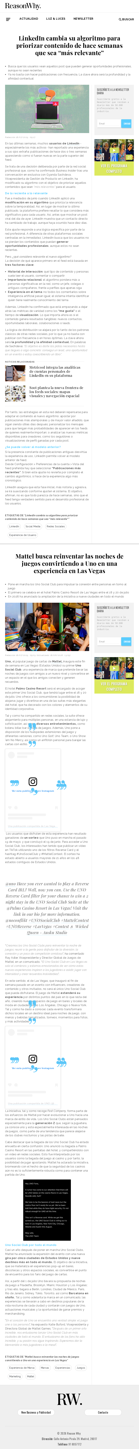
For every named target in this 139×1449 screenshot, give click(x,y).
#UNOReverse (19, 926)
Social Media (33, 526)
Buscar (128, 19)
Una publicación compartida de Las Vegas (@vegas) (38, 826)
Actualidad (28, 18)
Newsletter (83, 18)
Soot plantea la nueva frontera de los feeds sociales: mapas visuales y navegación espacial (56, 391)
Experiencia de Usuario (22, 535)
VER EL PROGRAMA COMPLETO (114, 168)
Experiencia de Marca (21, 1367)
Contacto (103, 1412)
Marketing (15, 1376)
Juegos (81, 1367)
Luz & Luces (55, 18)
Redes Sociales (56, 526)
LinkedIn (14, 526)
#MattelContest (75, 920)
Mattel (30, 1376)
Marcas (45, 1367)
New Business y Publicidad (36, 1412)
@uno (10, 883)
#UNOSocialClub (44, 920)
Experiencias (62, 1367)
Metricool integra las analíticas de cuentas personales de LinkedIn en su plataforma (54, 371)
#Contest (61, 926)
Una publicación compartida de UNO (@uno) (33, 1103)
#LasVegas (42, 926)
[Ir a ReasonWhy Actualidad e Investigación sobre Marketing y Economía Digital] (23, 5)
